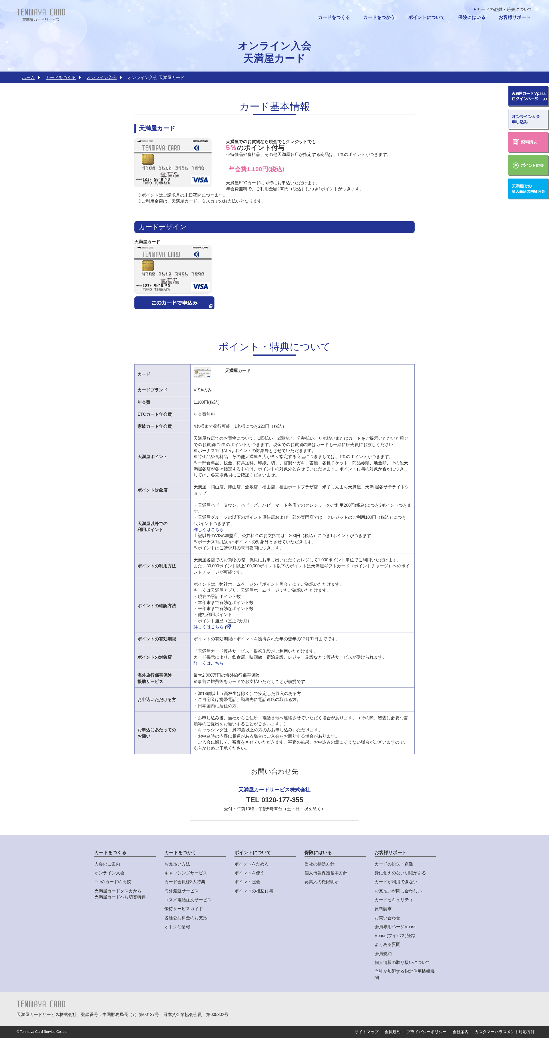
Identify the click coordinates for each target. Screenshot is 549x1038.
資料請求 (383, 908)
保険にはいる (472, 17)
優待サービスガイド (183, 908)
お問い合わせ (387, 917)
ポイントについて (426, 17)
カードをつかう (379, 17)
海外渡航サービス (181, 890)
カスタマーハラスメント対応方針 (505, 1032)
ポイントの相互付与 (253, 890)
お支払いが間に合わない (398, 890)
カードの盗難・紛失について (504, 9)
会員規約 (383, 953)
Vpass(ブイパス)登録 (395, 935)
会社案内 (461, 1032)
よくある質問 (387, 944)
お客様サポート (515, 17)
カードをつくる (334, 17)
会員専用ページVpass (396, 926)
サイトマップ (367, 1032)
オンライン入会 (102, 77)
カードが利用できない (396, 881)
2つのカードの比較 (112, 881)
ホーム (28, 77)
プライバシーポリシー (427, 1032)
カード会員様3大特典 (184, 881)
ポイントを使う (249, 872)
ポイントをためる (251, 863)
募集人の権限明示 (322, 881)
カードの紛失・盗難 (394, 863)
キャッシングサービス (185, 872)
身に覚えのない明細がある (400, 872)
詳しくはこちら (209, 529)
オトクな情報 (177, 926)
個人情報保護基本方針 (326, 872)
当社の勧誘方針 (320, 863)
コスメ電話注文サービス (188, 899)
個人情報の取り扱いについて (402, 962)
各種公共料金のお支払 (185, 917)
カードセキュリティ (394, 899)
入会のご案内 (107, 863)
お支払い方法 (177, 863)
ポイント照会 (247, 881)
